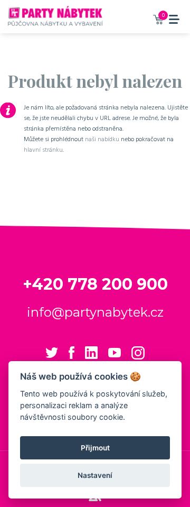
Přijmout (95, 448)
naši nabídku (102, 139)
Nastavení (95, 475)
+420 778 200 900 (95, 284)
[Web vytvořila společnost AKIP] (95, 498)
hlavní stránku (43, 149)
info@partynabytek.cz (95, 312)
